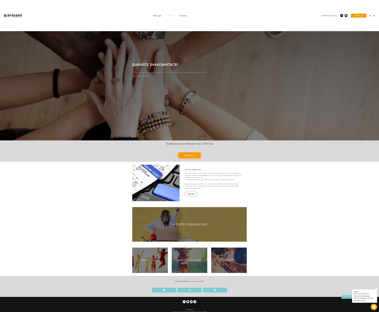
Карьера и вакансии (189, 224)
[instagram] (346, 15)
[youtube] (191, 301)
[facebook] (184, 301)
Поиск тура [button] (157, 16)
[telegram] (341, 15)
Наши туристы (150, 260)
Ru (370, 16)
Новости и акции (189, 260)
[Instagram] (164, 290)
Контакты (183, 16)
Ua (374, 16)
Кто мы (170, 16)
